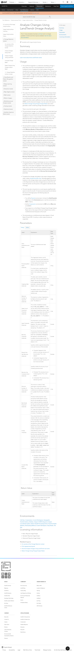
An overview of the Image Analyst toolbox (9, 25)
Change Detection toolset (40, 20)
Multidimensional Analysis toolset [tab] (8, 102)
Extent (32, 523)
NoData (31, 522)
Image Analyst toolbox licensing (8, 30)
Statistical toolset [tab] (8, 109)
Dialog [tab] (22, 227)
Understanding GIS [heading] (41, 581)
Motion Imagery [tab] (8, 98)
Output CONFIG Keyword (40, 522)
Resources (39, 6)
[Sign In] (71, 2)
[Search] (63, 2)
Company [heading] (6, 613)
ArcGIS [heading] (5, 581)
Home (3, 10)
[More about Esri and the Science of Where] (5, 567)
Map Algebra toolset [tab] (9, 92)
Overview (24, 6)
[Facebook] (2, 574)
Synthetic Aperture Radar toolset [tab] (8, 113)
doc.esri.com (35, 13)
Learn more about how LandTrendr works (31, 57)
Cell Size (22, 520)
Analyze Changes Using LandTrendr (9, 56)
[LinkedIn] (9, 574)
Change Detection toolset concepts (10, 73)
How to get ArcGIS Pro (67, 6)
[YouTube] (9, 577)
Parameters (62, 32)
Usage (61, 30)
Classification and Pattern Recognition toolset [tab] (8, 79)
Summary (61, 28)
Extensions (48, 6)
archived (40, 34)
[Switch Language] (67, 2)
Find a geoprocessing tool (28, 546)
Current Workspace (38, 520)
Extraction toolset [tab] (8, 88)
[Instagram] (6, 577)
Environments (62, 34)
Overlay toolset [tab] (8, 106)
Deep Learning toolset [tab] (7, 84)
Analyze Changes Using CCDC (9, 51)
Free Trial (56, 6)
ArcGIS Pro (4, 6)
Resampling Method (30, 525)
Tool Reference (24, 10)
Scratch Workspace (41, 525)
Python (32, 10)
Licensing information (64, 37)
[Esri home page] (4, 2)
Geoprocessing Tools (16, 20)
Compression (32, 204)
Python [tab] (27, 227)
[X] (6, 574)
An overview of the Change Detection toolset (9, 46)
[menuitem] (9, 585)
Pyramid (33, 198)
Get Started (10, 10)
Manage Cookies (47, 650)
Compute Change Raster (9, 61)
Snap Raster (50, 525)
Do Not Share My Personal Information (63, 650)
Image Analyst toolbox (27, 20)
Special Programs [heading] (25, 613)
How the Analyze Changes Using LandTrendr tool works (36, 548)
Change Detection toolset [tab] (8, 40)
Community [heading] (23, 581)
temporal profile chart (35, 178)
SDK (37, 10)
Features (32, 6)
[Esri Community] (2, 577)
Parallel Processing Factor (41, 523)
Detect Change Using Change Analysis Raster (10, 67)
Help (17, 10)
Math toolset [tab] (7, 95)
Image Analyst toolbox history (8, 35)
